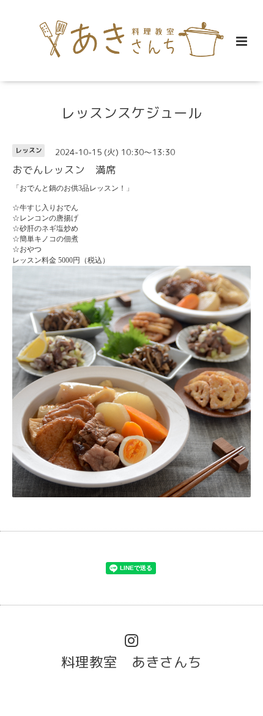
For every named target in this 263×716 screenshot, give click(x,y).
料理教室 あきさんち (131, 661)
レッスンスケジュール (131, 112)
